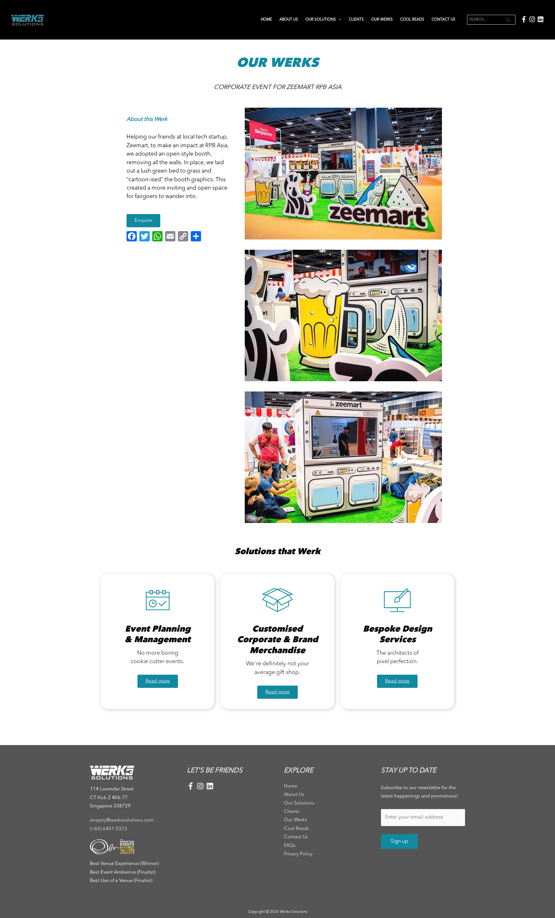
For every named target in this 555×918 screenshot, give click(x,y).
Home (266, 20)
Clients (356, 20)
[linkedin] (540, 19)
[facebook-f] (525, 19)
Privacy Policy (298, 854)
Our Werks (382, 20)
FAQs (289, 845)
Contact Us (443, 20)
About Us (288, 20)
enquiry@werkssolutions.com (122, 820)
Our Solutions (320, 20)
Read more (157, 681)
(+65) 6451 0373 (108, 829)
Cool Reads (412, 20)
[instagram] (533, 19)
